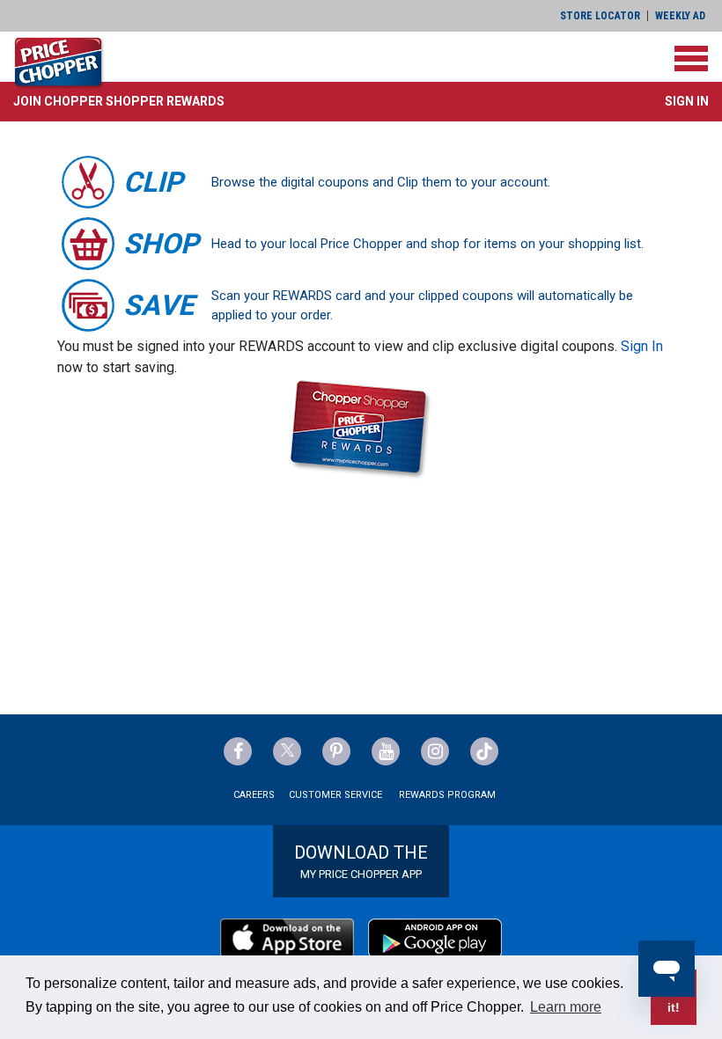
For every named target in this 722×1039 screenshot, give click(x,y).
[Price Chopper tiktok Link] (484, 751)
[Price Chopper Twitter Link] (287, 751)
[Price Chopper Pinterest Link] (336, 751)
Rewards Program (447, 795)
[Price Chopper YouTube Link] (386, 751)
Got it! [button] (674, 996)
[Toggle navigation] (691, 58)
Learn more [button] (565, 1006)
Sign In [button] (687, 101)
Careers (254, 795)
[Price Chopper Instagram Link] (435, 751)
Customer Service (335, 795)
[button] (119, 101)
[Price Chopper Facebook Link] (238, 751)
